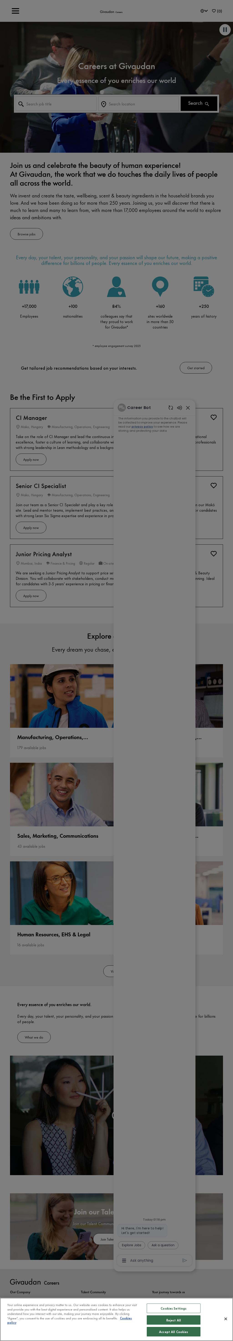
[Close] (226, 1319)
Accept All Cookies (173, 1331)
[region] (116, 1319)
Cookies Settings (173, 1308)
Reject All (173, 1320)
